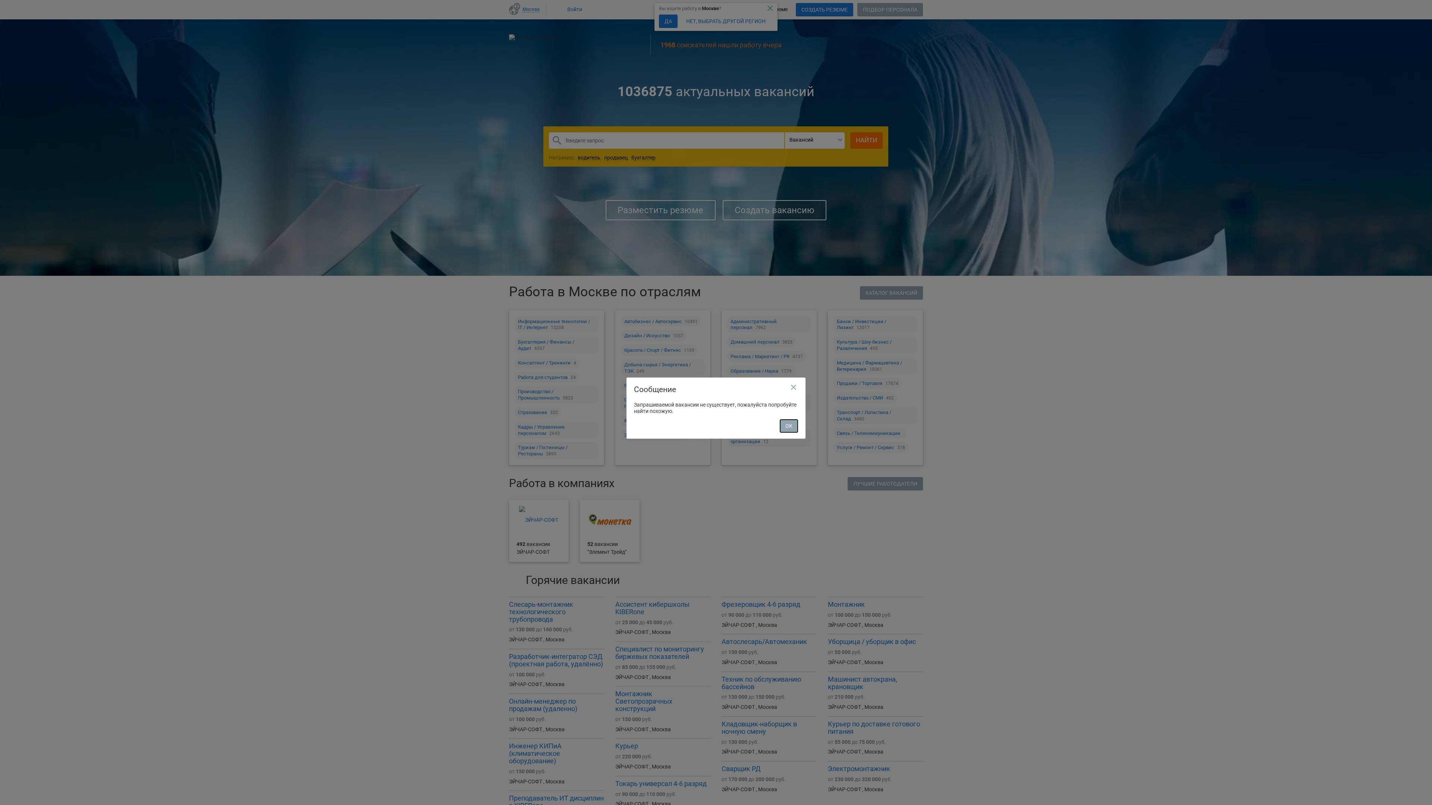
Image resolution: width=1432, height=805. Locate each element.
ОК (788, 426)
